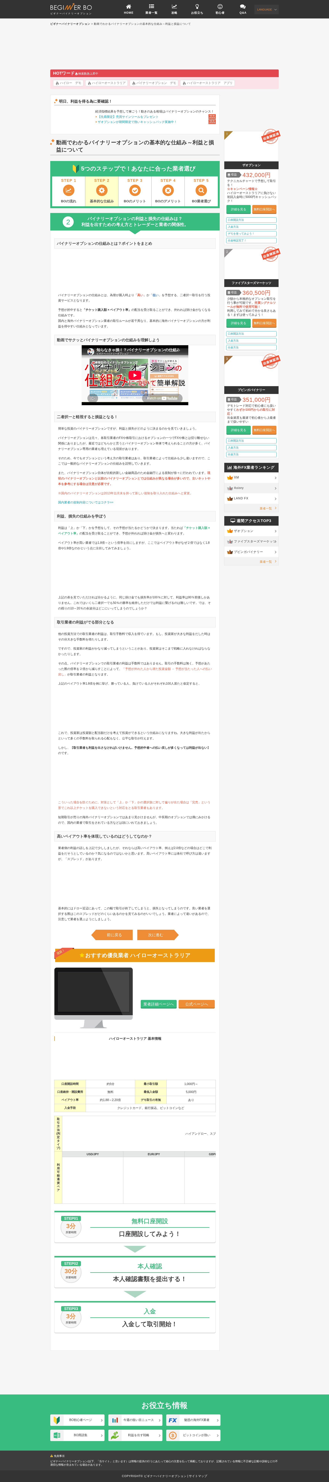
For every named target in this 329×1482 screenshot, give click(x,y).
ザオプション (243, 531)
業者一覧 (151, 12)
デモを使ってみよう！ (241, 233)
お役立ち (197, 12)
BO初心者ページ (80, 1419)
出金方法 (233, 347)
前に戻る (114, 935)
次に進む (155, 935)
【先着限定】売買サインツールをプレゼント (128, 116)
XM (236, 477)
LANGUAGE (264, 9)
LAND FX (241, 498)
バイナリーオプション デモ (156, 83)
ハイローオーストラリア (109, 83)
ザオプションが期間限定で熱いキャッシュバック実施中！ (137, 122)
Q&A (243, 12)
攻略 (174, 12)
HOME (128, 12)
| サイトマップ (197, 1476)
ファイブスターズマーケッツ (255, 541)
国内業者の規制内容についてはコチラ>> (85, 502)
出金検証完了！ (237, 240)
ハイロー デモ (70, 83)
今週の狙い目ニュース (138, 1419)
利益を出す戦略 (138, 1435)
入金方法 (233, 226)
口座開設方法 (236, 219)
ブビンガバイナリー (248, 551)
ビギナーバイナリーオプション (71, 13)
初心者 (220, 12)
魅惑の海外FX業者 (196, 1419)
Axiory (239, 487)
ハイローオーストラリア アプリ (210, 83)
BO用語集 (80, 1435)
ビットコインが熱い (196, 1435)
